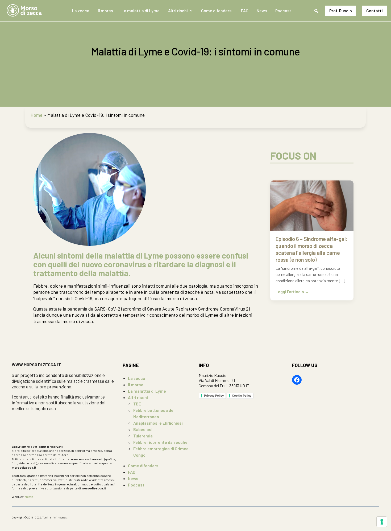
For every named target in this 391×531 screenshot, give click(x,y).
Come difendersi (216, 10)
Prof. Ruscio (340, 10)
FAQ (244, 10)
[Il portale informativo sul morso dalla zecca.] (24, 10)
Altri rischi (178, 10)
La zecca (80, 10)
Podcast (283, 10)
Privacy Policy (214, 395)
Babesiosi (142, 429)
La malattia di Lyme (141, 10)
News (262, 10)
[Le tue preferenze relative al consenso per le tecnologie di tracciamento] (382, 522)
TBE (137, 403)
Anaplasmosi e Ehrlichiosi (158, 422)
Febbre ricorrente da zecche (160, 442)
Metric (29, 496)
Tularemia (143, 435)
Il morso (105, 10)
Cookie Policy (241, 395)
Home (37, 115)
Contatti (374, 10)
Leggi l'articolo (290, 291)
